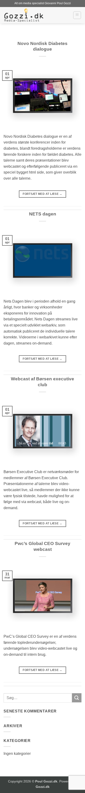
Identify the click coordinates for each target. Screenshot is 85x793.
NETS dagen (42, 213)
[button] (77, 15)
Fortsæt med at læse (42, 194)
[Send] (76, 697)
